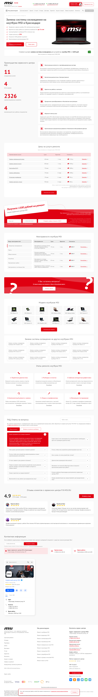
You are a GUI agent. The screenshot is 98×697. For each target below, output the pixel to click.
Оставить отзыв (86, 496)
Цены (31, 10)
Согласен (74, 692)
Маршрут (11, 590)
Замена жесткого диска (15, 182)
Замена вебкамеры (14, 173)
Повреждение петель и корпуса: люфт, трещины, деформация (42, 266)
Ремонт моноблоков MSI (44, 641)
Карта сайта (7, 674)
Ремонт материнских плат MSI (45, 645)
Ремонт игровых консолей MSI (45, 657)
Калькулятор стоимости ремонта (13, 664)
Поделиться (70, 679)
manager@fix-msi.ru (74, 649)
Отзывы (41, 10)
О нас (36, 10)
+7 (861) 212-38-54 (39, 3)
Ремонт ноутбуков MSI (43, 632)
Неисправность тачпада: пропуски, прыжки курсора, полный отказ (41, 260)
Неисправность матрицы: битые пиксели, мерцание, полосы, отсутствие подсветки (42, 247)
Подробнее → (84, 247)
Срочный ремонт (24, 10)
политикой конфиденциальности (26, 223)
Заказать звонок (49, 288)
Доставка (46, 10)
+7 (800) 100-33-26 (53, 3)
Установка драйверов (15, 177)
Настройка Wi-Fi (13, 168)
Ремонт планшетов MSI (43, 651)
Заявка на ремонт (69, 10)
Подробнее (19, 385)
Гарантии (52, 10)
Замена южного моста (15, 163)
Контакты (77, 10)
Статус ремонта (89, 10)
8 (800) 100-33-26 (74, 642)
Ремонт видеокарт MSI (43, 635)
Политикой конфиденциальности (36, 546)
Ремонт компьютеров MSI (44, 638)
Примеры (6, 643)
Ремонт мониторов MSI (43, 648)
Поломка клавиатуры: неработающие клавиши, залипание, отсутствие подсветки (42, 254)
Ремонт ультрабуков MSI (43, 654)
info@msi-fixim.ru (74, 646)
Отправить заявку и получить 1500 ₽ (52, 221)
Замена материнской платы (16, 159)
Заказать (84, 159)
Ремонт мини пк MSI (42, 660)
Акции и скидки (60, 10)
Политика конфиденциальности (49, 687)
